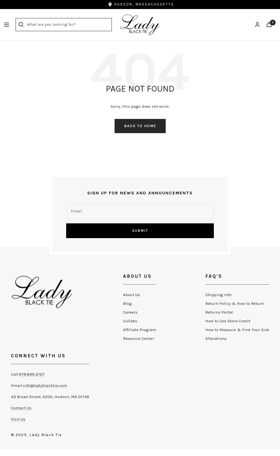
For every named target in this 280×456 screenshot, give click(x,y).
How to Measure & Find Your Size (237, 329)
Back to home (140, 126)
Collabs (130, 320)
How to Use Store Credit (227, 320)
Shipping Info (218, 294)
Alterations (216, 338)
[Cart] (269, 24)
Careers (130, 312)
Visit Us (18, 419)
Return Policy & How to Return (234, 303)
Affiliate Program (139, 329)
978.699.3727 (32, 374)
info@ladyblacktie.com (45, 385)
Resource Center (138, 338)
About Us (131, 294)
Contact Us (21, 407)
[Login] (257, 24)
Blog (127, 303)
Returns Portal (219, 312)
